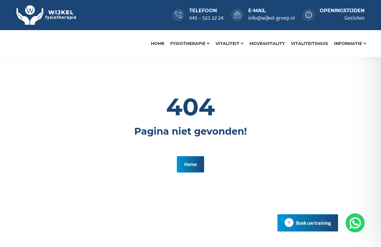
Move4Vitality (267, 43)
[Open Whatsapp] (355, 222)
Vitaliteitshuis (309, 43)
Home (157, 43)
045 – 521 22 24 (206, 17)
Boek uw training (313, 223)
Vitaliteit (227, 43)
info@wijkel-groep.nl (271, 17)
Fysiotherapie (187, 43)
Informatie (348, 43)
